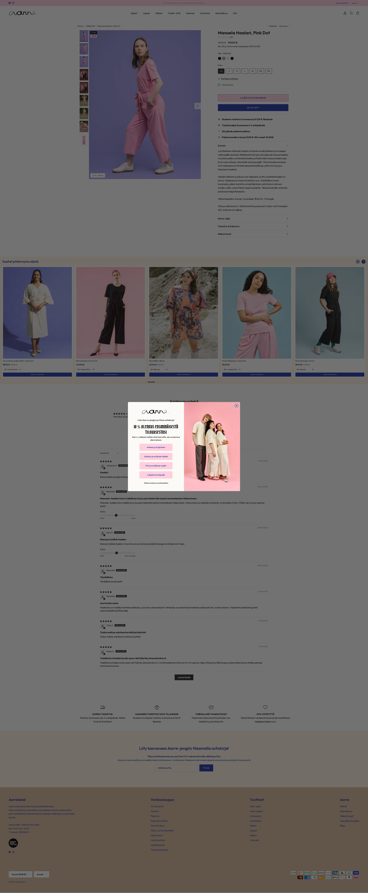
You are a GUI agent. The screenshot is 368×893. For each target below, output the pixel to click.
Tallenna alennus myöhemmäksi (156, 483)
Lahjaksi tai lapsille (156, 475)
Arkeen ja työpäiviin (156, 447)
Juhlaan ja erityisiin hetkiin (156, 456)
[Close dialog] (236, 405)
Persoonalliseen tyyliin (156, 465)
